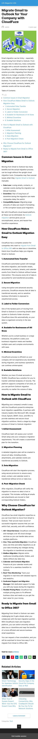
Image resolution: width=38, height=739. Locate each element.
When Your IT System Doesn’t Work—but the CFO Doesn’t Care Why (9, 702)
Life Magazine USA (9, 3)
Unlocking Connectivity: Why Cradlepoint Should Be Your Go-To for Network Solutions (26, 703)
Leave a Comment (19, 716)
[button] (3, 657)
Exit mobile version (19, 736)
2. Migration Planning (13, 133)
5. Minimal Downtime (13, 117)
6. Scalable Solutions (13, 120)
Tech (11, 721)
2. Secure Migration (12, 109)
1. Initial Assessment (12, 130)
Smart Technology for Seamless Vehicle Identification (10, 683)
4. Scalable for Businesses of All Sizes (19, 115)
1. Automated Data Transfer (15, 106)
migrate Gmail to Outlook (25, 178)
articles (16, 652)
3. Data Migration (11, 136)
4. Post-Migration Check (14, 139)
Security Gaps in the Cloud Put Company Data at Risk (26, 683)
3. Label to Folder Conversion (16, 112)
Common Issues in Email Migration (16, 98)
